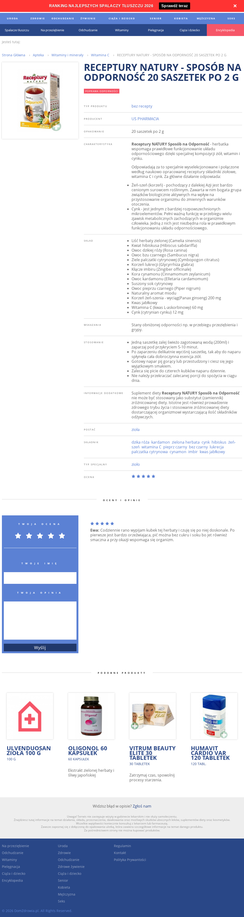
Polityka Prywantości (130, 859)
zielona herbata (186, 442)
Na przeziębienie (15, 846)
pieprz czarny (175, 447)
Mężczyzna (66, 894)
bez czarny (198, 447)
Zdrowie (64, 852)
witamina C (151, 447)
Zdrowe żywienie (71, 866)
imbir (193, 451)
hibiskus (219, 442)
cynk (206, 442)
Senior (63, 880)
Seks (61, 901)
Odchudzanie (12, 852)
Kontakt (120, 852)
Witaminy (9, 859)
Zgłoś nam (142, 806)
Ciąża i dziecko (13, 873)
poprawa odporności (101, 91)
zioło (136, 464)
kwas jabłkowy (212, 451)
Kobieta (64, 887)
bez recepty (142, 106)
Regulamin (122, 846)
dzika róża (140, 442)
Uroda (63, 846)
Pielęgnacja (11, 866)
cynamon (178, 451)
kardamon (160, 442)
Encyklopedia (12, 880)
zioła (136, 429)
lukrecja (217, 447)
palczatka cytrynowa (150, 451)
